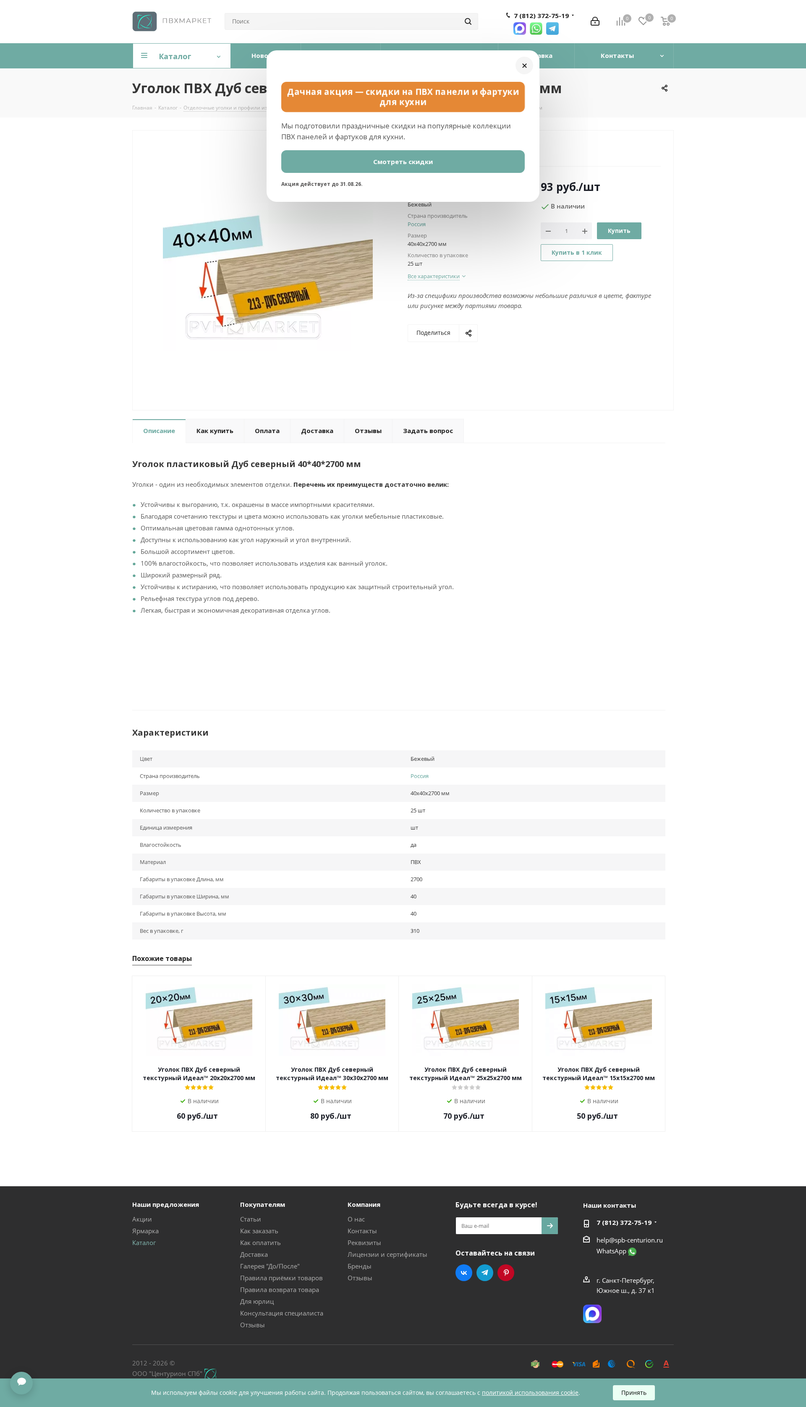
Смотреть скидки (403, 161)
